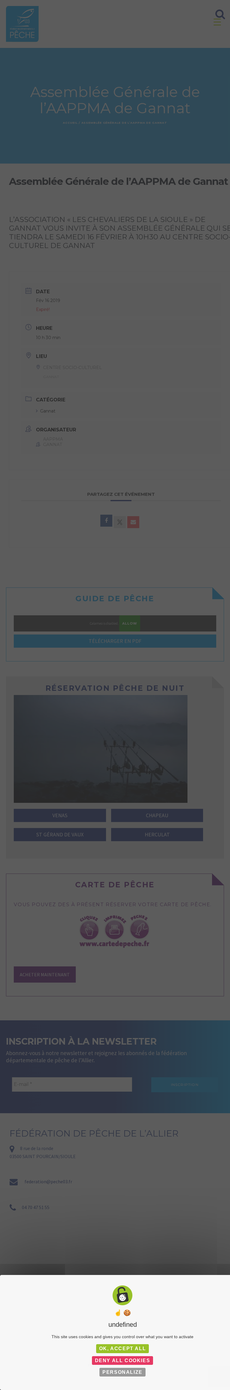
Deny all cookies (122, 1360)
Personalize (122, 1372)
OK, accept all (122, 1348)
